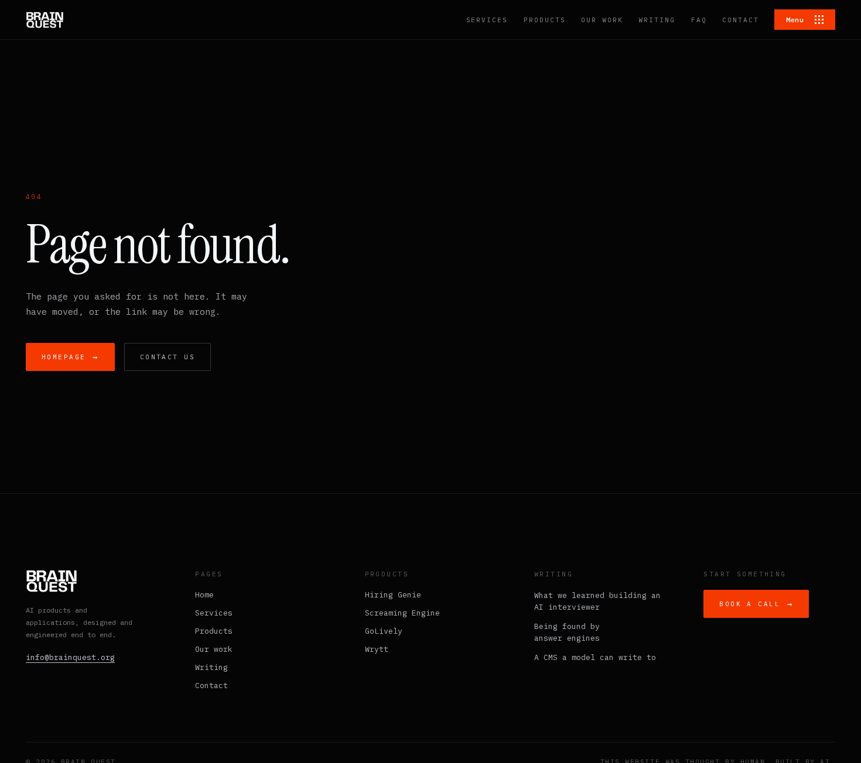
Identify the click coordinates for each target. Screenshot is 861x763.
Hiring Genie (393, 595)
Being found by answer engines (567, 632)
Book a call (756, 604)
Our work (214, 649)
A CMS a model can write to (595, 657)
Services (214, 613)
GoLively (383, 631)
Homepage (70, 357)
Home (204, 595)
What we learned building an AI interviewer (597, 601)
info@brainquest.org (70, 657)
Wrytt (376, 649)
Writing (211, 667)
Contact (211, 685)
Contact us (167, 357)
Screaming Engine (402, 613)
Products (214, 631)
